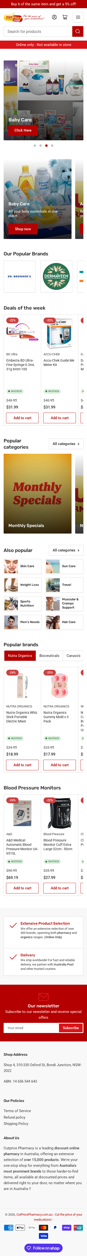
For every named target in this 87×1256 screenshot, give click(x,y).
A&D (9, 834)
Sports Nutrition (27, 603)
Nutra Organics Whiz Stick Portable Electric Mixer (21, 717)
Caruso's (73, 656)
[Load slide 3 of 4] (46, 146)
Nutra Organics (20, 656)
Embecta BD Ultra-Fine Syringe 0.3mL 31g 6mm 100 (20, 364)
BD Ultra (11, 354)
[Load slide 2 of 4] (41, 146)
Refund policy (14, 1117)
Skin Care (27, 566)
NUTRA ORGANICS (19, 706)
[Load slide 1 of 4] (35, 146)
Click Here (22, 130)
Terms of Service (17, 1111)
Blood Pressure (54, 834)
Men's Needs (30, 622)
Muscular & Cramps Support (70, 603)
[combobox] (43, 31)
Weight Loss (29, 585)
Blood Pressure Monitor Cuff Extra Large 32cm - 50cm (58, 844)
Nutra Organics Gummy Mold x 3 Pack (56, 717)
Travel (66, 585)
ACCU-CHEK (52, 354)
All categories (64, 444)
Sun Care (69, 566)
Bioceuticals (49, 656)
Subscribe (71, 1028)
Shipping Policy (16, 1124)
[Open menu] (78, 17)
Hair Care (69, 622)
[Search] (77, 31)
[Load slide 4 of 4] (52, 146)
